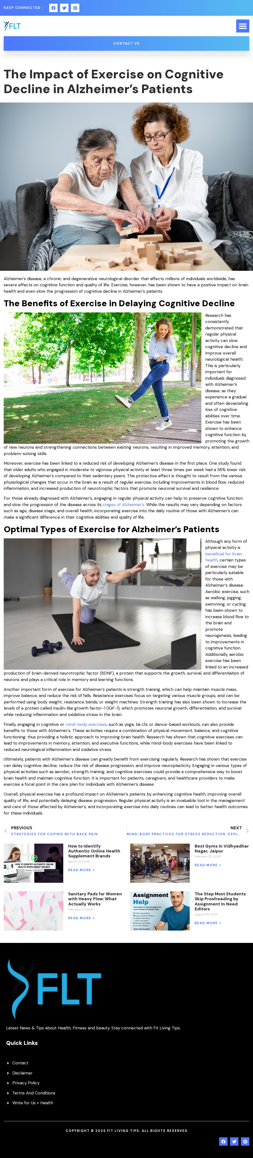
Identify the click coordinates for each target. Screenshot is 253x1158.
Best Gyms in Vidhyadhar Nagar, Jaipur (222, 848)
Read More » (81, 870)
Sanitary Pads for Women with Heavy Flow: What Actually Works (95, 899)
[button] (242, 26)
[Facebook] (53, 8)
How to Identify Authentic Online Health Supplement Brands (94, 851)
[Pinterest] (75, 8)
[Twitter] (64, 8)
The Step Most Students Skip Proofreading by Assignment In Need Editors (220, 901)
